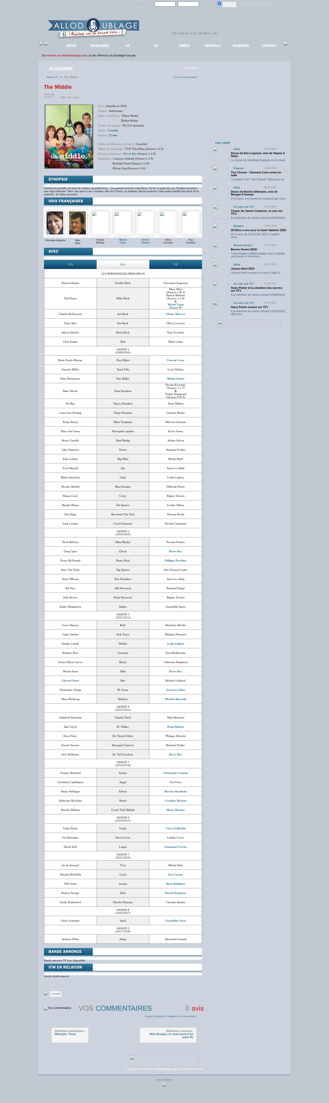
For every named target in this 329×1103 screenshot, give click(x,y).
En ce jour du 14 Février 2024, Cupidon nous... (255, 236)
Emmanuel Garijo (175, 846)
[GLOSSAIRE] (61, 68)
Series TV (53, 77)
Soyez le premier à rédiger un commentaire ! (171, 1016)
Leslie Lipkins (175, 643)
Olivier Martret (175, 314)
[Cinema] (238, 168)
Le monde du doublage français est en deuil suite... (258, 161)
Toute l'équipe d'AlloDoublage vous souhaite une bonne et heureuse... (258, 255)
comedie (56, 993)
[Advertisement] (249, 107)
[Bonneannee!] (243, 245)
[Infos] (236, 148)
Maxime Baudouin (175, 791)
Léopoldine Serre (175, 920)
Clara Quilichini (176, 828)
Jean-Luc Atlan (175, 689)
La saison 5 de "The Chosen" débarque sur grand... (258, 181)
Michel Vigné (176, 304)
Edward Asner (70, 680)
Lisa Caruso (175, 874)
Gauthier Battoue (176, 800)
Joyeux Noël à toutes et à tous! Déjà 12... (256, 272)
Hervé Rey (130, 153)
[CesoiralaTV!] (243, 206)
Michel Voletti (175, 378)
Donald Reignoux (175, 892)
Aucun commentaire (185, 77)
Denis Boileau (175, 726)
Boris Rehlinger (175, 883)
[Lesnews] (222, 142)
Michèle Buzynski (175, 699)
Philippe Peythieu (175, 560)
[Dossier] (238, 225)
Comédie (112, 130)
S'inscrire (247, 4)
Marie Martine (176, 809)
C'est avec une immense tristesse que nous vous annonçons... (258, 200)
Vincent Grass (175, 360)
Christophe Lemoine (175, 772)
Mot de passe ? (267, 4)
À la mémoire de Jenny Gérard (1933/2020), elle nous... (258, 219)
